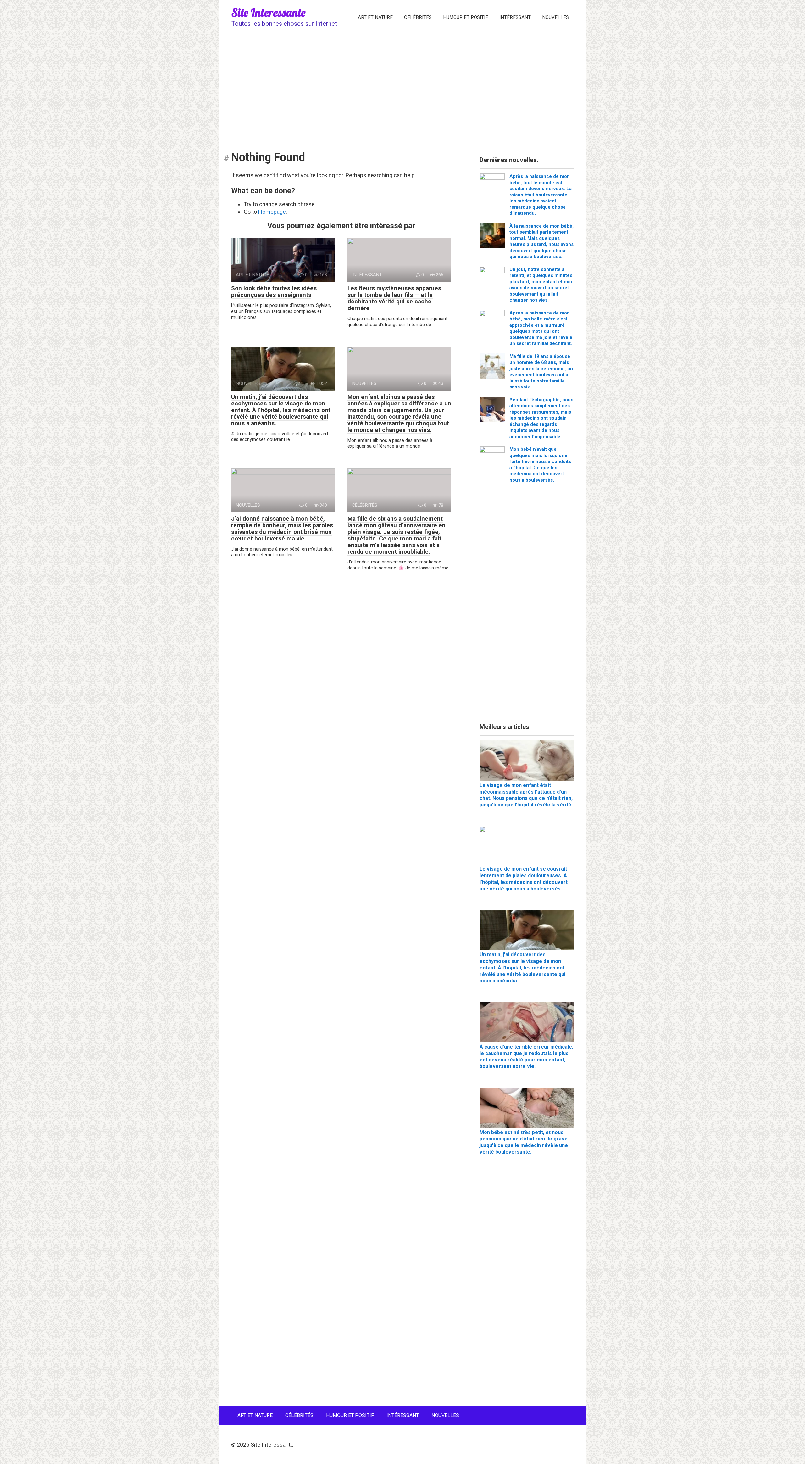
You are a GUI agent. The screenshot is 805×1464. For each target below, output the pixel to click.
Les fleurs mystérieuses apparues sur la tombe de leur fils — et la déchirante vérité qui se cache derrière (394, 298)
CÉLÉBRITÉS (418, 17)
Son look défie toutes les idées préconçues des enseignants (274, 291)
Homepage (272, 211)
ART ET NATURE (375, 17)
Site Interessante (268, 12)
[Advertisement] (402, 88)
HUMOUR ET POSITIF (465, 17)
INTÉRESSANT (515, 17)
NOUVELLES (555, 17)
